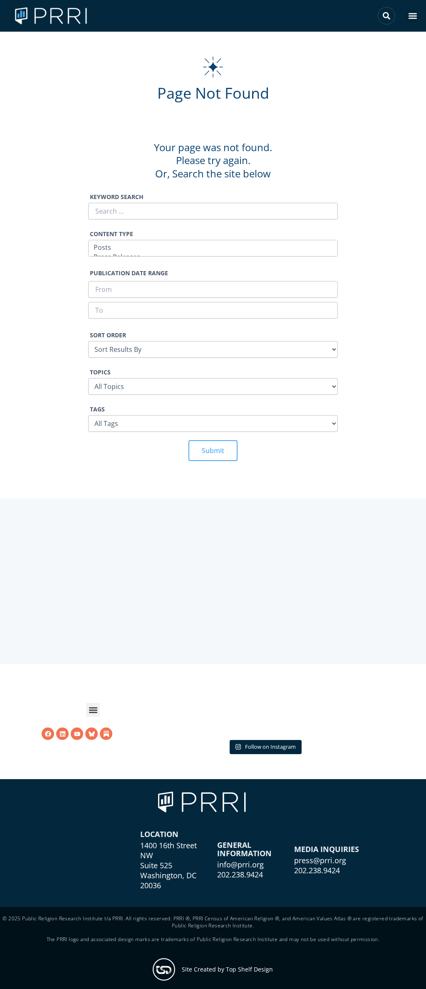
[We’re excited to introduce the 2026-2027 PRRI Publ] (183, 711)
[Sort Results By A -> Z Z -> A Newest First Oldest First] (213, 344)
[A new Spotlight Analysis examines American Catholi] (345, 711)
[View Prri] (91, 734)
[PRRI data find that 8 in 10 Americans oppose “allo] (264, 711)
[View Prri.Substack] (106, 734)
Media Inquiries (326, 866)
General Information (244, 866)
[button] (412, 16)
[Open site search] (386, 16)
